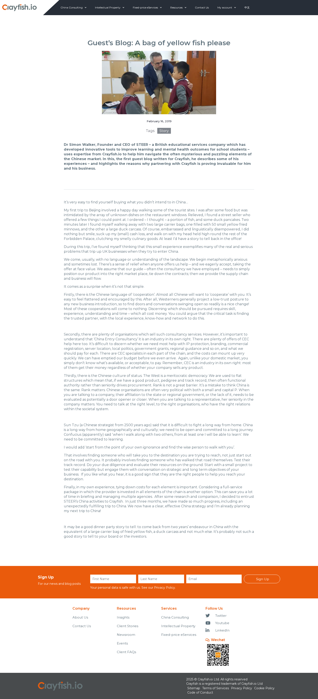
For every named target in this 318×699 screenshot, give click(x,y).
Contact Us (202, 7)
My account (224, 7)
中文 (247, 7)
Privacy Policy (164, 588)
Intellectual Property (107, 7)
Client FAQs (126, 652)
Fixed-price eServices (145, 7)
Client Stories (127, 626)
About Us (80, 617)
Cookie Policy (264, 688)
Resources (176, 7)
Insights (123, 617)
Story (164, 131)
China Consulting (72, 7)
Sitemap (193, 688)
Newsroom (126, 635)
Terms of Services (215, 688)
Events (122, 643)
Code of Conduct (200, 692)
